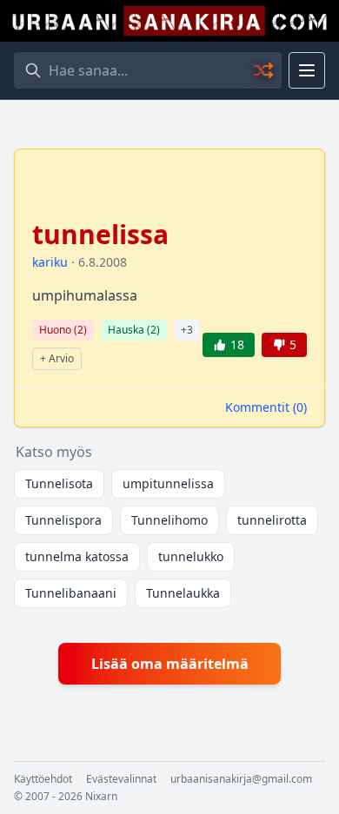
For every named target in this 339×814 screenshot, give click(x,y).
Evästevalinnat (121, 779)
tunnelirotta (272, 520)
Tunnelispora (63, 520)
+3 (187, 329)
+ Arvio (57, 358)
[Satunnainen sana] (264, 70)
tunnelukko (190, 556)
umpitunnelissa (168, 483)
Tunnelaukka (183, 593)
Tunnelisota (59, 483)
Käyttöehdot (43, 779)
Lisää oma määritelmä (170, 663)
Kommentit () (266, 407)
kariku (50, 262)
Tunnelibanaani (70, 593)
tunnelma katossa (77, 556)
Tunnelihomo (169, 520)
